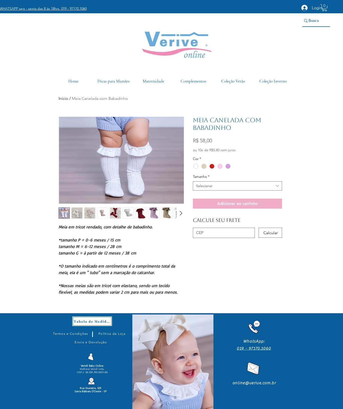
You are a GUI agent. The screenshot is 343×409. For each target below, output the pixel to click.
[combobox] (237, 186)
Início (63, 98)
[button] (324, 7)
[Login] (305, 8)
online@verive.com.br (254, 383)
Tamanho (201, 176)
